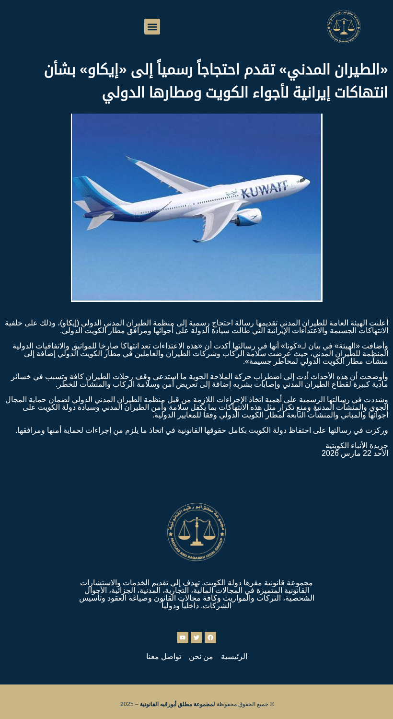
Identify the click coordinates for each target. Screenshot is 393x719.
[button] (152, 27)
